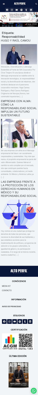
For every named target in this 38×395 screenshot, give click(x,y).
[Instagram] (12, 10)
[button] (3, 3)
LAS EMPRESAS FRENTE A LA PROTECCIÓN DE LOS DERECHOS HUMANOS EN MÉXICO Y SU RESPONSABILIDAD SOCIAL (19, 189)
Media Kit (6, 286)
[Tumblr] (26, 10)
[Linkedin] (31, 10)
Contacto (7, 291)
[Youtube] (17, 10)
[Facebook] (7, 10)
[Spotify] (21, 10)
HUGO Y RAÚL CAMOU (16, 41)
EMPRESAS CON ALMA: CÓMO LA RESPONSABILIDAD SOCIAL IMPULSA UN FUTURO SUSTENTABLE (19, 108)
